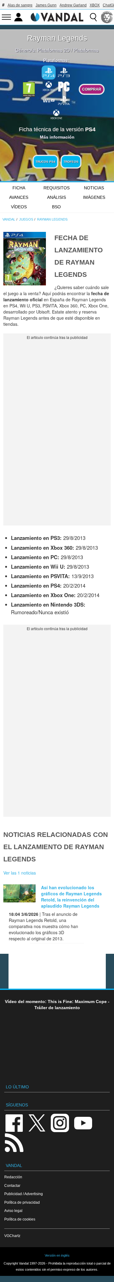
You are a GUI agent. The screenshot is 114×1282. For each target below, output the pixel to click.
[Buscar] (93, 17)
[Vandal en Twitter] (37, 1122)
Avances (18, 197)
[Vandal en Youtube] (83, 1122)
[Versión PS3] (64, 72)
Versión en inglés (57, 1255)
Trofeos (71, 161)
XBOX (95, 5)
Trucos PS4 (45, 161)
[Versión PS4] (49, 72)
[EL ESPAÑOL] (107, 17)
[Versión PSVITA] (64, 100)
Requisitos (56, 187)
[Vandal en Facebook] (14, 1122)
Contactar (12, 1185)
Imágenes (94, 197)
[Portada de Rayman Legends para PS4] (24, 258)
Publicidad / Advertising (23, 1194)
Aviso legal (13, 1211)
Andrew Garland (73, 5)
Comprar (91, 89)
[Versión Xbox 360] (49, 86)
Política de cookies (19, 1219)
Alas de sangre (20, 5)
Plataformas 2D (53, 49)
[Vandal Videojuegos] (57, 16)
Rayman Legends (57, 38)
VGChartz (12, 1236)
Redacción (13, 1177)
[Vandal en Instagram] (60, 1122)
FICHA (18, 187)
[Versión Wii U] (49, 100)
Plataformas (86, 49)
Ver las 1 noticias (19, 873)
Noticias (94, 187)
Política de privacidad (22, 1202)
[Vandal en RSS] (14, 1142)
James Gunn (46, 5)
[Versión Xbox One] (56, 114)
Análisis (56, 197)
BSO (56, 206)
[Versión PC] (64, 86)
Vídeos (19, 206)
